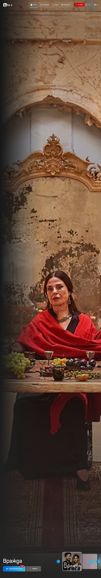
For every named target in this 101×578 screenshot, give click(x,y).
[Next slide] (98, 561)
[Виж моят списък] (86, 5)
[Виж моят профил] (89, 5)
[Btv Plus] (7, 4)
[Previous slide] (58, 561)
